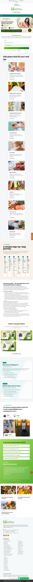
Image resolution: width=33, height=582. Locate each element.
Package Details (17, 5)
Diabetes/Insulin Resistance (8, 548)
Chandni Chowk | (14, 576)
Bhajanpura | (17, 575)
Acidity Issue (6, 567)
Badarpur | (13, 575)
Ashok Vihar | (10, 575)
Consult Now (16, 48)
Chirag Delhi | (19, 576)
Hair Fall (5, 557)
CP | (21, 576)
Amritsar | (6, 575)
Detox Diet (5, 559)
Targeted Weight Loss (7, 540)
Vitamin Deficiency (7, 552)
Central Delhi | (5, 576)
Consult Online (16, 12)
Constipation (6, 558)
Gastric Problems (6, 570)
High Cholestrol (20, 544)
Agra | (4, 575)
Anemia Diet (6, 562)
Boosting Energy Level (7, 551)
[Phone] (31, 472)
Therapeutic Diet (20, 551)
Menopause (20, 550)
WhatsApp (19, 50)
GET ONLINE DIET (32, 236)
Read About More (18, 316)
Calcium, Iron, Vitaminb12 (8, 555)
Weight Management (7, 546)
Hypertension (20, 543)
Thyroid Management (7, 547)
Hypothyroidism (20, 542)
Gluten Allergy (6, 568)
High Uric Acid (6, 566)
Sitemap (19, 580)
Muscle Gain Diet (20, 546)
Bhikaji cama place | (22, 575)
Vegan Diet (5, 563)
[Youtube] (17, 2)
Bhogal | (27, 575)
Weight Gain (6, 543)
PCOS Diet (19, 540)
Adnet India (28, 580)
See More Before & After (16, 353)
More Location (25, 576)
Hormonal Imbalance (7, 550)
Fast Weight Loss (6, 544)
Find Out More (11, 79)
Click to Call (14, 50)
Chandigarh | (9, 576)
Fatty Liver (19, 547)
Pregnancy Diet (20, 552)
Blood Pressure (20, 548)
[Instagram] (16, 2)
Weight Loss (6, 542)
